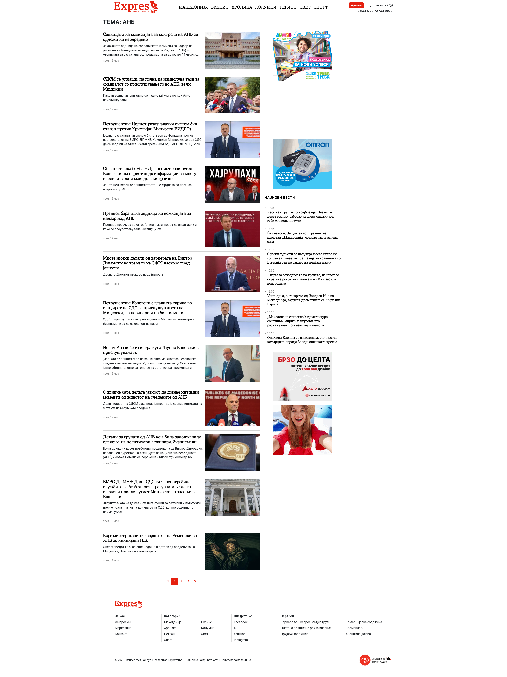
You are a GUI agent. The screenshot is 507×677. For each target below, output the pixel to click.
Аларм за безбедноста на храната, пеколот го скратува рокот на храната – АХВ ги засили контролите (303, 279)
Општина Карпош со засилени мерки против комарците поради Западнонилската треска (302, 340)
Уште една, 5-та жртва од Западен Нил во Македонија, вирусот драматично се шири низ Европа (303, 300)
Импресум (123, 622)
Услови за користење (168, 660)
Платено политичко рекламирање (306, 628)
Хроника (242, 7)
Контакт (121, 634)
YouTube (240, 634)
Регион (288, 7)
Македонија (193, 7)
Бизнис (219, 7)
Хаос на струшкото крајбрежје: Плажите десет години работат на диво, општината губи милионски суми (300, 216)
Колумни (265, 7)
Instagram (241, 640)
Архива (356, 5)
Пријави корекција (294, 634)
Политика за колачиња (236, 660)
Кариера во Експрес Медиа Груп (305, 622)
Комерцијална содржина (364, 622)
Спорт (321, 7)
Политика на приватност (202, 660)
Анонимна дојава (358, 634)
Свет (305, 7)
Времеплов (354, 628)
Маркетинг (123, 628)
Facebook (241, 622)
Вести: (381, 5)
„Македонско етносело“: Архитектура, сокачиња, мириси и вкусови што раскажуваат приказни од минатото (298, 321)
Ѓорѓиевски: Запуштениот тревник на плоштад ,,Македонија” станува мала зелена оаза (302, 237)
